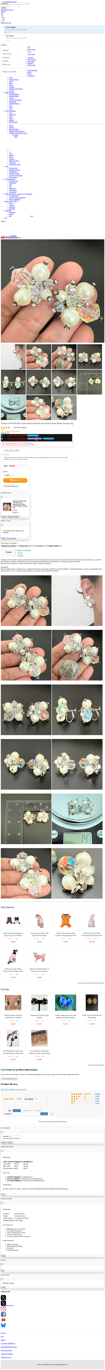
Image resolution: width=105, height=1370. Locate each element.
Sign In (3, 12)
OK (3, 1270)
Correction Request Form (9, 1079)
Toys (10, 113)
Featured (5, 61)
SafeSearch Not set (7, 10)
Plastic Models (13, 129)
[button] (52, 20)
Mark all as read (6, 23)
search (4, 8)
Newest (17, 1110)
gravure (11, 91)
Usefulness (38, 1110)
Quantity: (6, 1136)
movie (29, 74)
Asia (10, 109)
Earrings (20, 555)
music (11, 78)
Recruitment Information (9, 1347)
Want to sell (6, 64)
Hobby (11, 126)
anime (29, 72)
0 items (97, 1103)
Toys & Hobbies (10, 111)
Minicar (11, 120)
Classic (11, 98)
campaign (5, 50)
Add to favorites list (12, 486)
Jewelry (20, 553)
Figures (11, 127)
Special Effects (14, 79)
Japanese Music (14, 94)
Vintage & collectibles (9, 72)
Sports (11, 85)
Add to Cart (16, 480)
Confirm (10, 1142)
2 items (97, 1098)
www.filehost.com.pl (9, 2)
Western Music (14, 96)
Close (3, 538)
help (2, 1336)
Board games (13, 122)
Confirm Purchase (13, 516)
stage (10, 83)
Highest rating (27, 1110)
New (20, 435)
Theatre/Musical (14, 103)
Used (28, 438)
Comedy (12, 87)
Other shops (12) (12, 450)
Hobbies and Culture (15, 89)
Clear (51, 1114)
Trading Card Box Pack (16, 131)
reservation (6, 57)
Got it (3, 1194)
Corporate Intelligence (8, 1343)
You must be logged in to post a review (13, 1089)
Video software (32, 70)
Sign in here (31, 49)
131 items (28, 1099)
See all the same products (96, 1065)
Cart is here (31, 54)
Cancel (4, 516)
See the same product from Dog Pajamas (91, 983)
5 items (97, 1096)
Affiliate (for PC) (6, 1357)
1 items (97, 1101)
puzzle (11, 118)
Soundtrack (12, 102)
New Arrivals (6, 54)
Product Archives (6, 1350)
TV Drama (31, 76)
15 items (97, 1094)
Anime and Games (15, 100)
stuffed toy (12, 114)
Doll (10, 116)
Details (29, 443)
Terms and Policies (7, 1354)
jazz (10, 105)
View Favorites (11, 538)
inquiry (3, 1340)
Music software (10, 92)
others (11, 81)
